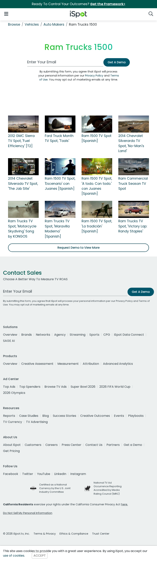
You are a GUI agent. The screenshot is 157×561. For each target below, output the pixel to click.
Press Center (71, 445)
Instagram (78, 474)
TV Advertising (37, 422)
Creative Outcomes (95, 416)
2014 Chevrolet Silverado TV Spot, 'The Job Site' (23, 183)
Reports (9, 416)
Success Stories (64, 416)
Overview (10, 334)
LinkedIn (60, 474)
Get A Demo (117, 62)
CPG (106, 334)
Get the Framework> (107, 4)
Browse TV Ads (55, 386)
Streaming (77, 334)
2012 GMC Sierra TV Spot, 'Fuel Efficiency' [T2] (21, 141)
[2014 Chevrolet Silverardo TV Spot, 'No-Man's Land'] (133, 123)
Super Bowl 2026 (83, 386)
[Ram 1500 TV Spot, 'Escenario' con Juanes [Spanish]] (60, 166)
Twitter (27, 474)
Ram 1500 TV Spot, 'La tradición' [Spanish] (97, 226)
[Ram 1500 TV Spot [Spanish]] (97, 123)
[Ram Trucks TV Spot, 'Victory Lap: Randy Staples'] (133, 209)
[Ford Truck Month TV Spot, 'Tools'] (60, 123)
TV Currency (12, 422)
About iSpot (12, 445)
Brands (26, 334)
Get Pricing (11, 451)
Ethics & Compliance (74, 534)
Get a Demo (133, 445)
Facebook (10, 474)
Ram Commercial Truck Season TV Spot (133, 183)
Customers (33, 445)
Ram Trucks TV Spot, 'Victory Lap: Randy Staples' (132, 226)
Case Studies (28, 416)
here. (124, 504)
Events (119, 416)
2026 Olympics (14, 393)
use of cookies (13, 555)
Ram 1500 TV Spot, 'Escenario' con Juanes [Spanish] (60, 183)
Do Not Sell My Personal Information (27, 513)
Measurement (68, 364)
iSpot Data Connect (129, 334)
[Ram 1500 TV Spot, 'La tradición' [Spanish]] (97, 209)
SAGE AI (9, 341)
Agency (60, 334)
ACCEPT (40, 555)
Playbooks (136, 416)
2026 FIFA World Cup (114, 386)
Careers (51, 445)
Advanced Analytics (118, 364)
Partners (113, 445)
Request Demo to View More (78, 247)
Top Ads (9, 386)
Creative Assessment (37, 364)
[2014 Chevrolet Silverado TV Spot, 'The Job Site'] (23, 166)
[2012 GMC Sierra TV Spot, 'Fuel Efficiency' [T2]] (23, 123)
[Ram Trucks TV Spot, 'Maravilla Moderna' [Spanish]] (60, 209)
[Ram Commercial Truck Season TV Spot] (133, 166)
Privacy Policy (94, 75)
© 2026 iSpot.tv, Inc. (16, 534)
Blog (45, 416)
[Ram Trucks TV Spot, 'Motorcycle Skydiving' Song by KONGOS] (23, 209)
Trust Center (100, 534)
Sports (94, 334)
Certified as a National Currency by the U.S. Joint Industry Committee (54, 488)
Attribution (91, 364)
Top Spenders (29, 386)
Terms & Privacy (45, 534)
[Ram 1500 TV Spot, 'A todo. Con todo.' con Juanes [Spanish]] (97, 166)
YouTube (43, 474)
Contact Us (93, 445)
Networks (43, 334)
